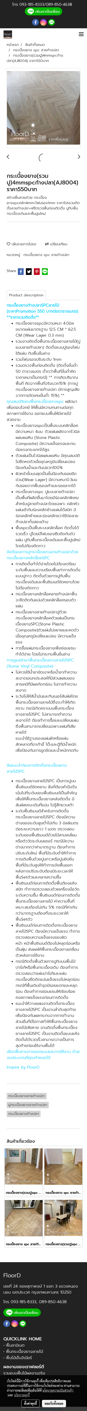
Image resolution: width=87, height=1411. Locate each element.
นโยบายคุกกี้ (22, 1395)
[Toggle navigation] (81, 34)
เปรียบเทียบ (58, 244)
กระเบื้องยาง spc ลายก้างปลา (46, 255)
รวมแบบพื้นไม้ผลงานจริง (24, 1373)
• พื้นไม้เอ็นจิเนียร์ (17, 1358)
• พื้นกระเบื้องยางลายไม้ (23, 1351)
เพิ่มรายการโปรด (23, 244)
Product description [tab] (26, 295)
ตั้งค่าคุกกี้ (30, 1403)
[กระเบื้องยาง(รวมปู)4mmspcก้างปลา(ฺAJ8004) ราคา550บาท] (43, 108)
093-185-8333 (31, 4)
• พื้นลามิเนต (14, 1345)
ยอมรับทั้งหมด (54, 1403)
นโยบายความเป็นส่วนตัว (57, 1390)
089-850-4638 (53, 1302)
